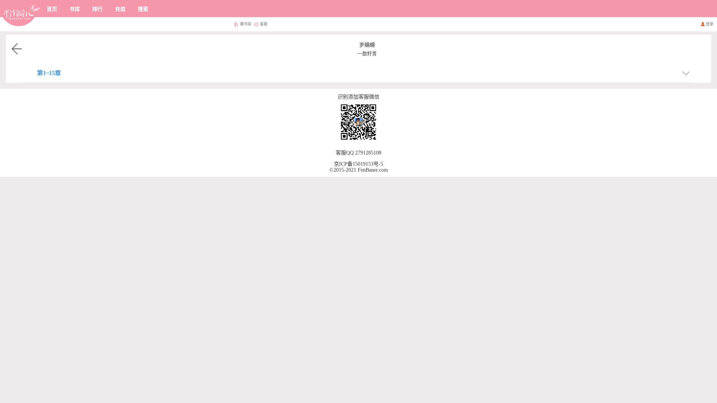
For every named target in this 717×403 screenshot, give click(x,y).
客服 (263, 24)
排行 (97, 9)
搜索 (143, 9)
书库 (74, 9)
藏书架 (245, 24)
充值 (120, 9)
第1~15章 (49, 73)
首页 (52, 9)
